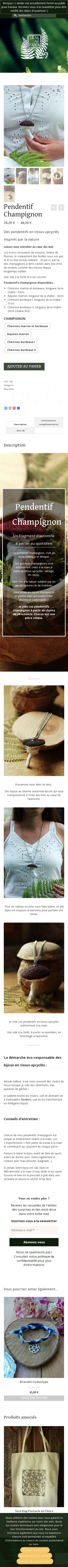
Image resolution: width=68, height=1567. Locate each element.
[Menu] (59, 68)
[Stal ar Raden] (34, 42)
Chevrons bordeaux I (21, 342)
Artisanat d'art (23, 389)
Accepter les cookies (35, 1550)
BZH (26, 392)
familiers (26, 1099)
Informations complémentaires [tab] (48, 422)
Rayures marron (18, 334)
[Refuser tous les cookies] (63, 1540)
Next (61, 1349)
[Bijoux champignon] (61, 207)
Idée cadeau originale (25, 400)
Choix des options (34, 1398)
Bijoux (18, 385)
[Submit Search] (15, 15)
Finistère (51, 396)
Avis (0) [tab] (21, 430)
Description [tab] (20, 424)
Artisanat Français (40, 389)
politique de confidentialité (35, 1258)
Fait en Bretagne (37, 396)
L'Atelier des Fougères (48, 400)
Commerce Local (38, 392)
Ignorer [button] (53, 10)
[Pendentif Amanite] (54, 207)
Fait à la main (21, 396)
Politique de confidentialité (35, 1561)
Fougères (8, 400)
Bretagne (18, 392)
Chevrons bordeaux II (21, 350)
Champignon (15, 319)
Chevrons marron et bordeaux (27, 326)
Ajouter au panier (24, 366)
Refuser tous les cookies (35, 1555)
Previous (7, 1349)
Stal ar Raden (10, 404)
